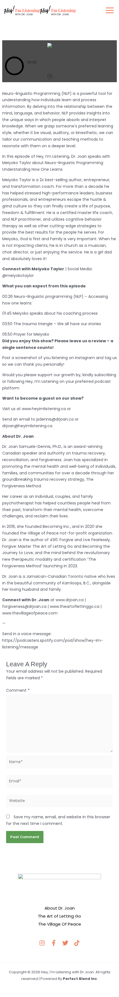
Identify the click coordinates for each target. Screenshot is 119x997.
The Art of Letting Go (59, 916)
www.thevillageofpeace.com (30, 613)
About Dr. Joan (60, 908)
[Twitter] (65, 943)
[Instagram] (42, 943)
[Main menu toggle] (109, 10)
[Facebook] (54, 943)
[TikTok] (77, 943)
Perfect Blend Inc (80, 978)
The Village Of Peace (59, 924)
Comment (18, 690)
